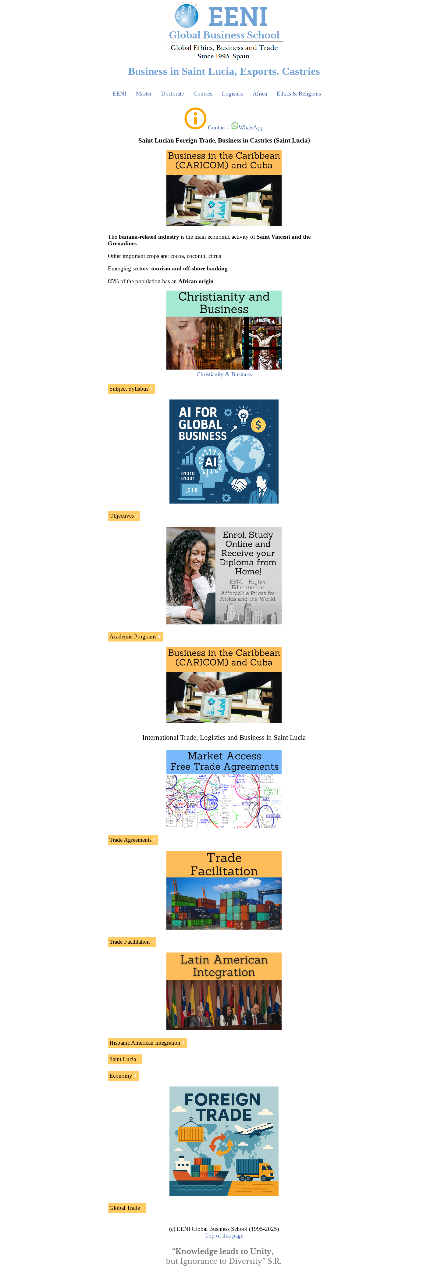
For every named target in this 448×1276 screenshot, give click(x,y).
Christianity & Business (224, 374)
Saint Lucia (122, 1059)
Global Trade (124, 1208)
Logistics (232, 93)
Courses (203, 93)
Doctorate (172, 93)
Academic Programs (132, 636)
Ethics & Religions (299, 93)
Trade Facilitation (129, 941)
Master (143, 93)
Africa (260, 93)
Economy (120, 1075)
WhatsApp (251, 127)
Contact (217, 127)
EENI (119, 93)
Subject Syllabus (128, 388)
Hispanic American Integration (144, 1042)
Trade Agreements (130, 840)
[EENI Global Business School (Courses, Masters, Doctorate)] (224, 59)
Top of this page (224, 1235)
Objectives (121, 515)
